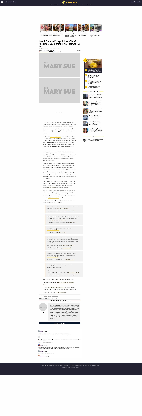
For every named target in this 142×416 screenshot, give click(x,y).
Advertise (57, 365)
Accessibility (73, 365)
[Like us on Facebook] (9, 2)
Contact (77, 367)
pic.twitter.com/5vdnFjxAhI (53, 229)
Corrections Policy (95, 365)
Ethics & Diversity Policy (87, 365)
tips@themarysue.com (61, 292)
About (86, 4)
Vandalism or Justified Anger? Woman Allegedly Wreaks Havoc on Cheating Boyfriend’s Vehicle (96, 117)
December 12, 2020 (69, 211)
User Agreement (79, 365)
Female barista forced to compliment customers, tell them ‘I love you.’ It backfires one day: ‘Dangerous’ (58, 33)
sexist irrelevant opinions (53, 197)
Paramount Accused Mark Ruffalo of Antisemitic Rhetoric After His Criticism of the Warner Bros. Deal (96, 96)
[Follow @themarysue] (6, 2)
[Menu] (2, 2)
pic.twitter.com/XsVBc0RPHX (59, 220)
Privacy (61, 365)
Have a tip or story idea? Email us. (94, 139)
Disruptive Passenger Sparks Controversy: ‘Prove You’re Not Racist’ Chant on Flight (95, 123)
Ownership (73, 367)
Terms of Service (67, 365)
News (51, 4)
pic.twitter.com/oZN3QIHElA (67, 245)
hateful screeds (51, 187)
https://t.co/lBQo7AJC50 (73, 272)
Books (61, 4)
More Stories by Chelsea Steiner (59, 323)
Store (90, 4)
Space (78, 4)
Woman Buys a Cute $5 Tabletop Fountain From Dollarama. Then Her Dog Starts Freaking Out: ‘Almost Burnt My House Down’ (96, 34)
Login (139, 1)
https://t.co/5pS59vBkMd (62, 208)
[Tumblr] (14, 2)
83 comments (78, 50)
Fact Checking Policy (66, 367)
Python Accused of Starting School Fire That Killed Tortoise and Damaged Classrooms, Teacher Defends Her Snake (94, 70)
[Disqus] (60, 343)
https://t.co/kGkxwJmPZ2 (52, 257)
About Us (52, 365)
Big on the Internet (67, 4)
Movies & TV (56, 4)
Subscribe (133, 1)
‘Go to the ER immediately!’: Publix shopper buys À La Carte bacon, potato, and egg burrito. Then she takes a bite (95, 110)
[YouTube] (16, 2)
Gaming (82, 4)
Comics (74, 4)
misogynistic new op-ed (55, 136)
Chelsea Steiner (42, 50)
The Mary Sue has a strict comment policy (55, 287)
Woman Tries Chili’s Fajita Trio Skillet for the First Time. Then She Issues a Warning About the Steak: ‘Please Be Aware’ (83, 33)
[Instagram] (11, 2)
